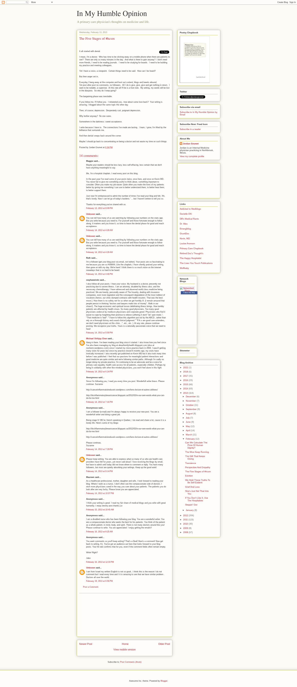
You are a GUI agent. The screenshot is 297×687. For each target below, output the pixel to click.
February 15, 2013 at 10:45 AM (100, 509)
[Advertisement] (124, 615)
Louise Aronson (187, 243)
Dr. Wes (183, 223)
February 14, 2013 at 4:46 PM (99, 274)
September (191, 409)
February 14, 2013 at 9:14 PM (99, 471)
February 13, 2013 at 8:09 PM (99, 208)
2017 (186, 376)
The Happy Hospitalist (190, 258)
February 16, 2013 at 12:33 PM (100, 562)
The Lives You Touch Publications (196, 263)
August (189, 413)
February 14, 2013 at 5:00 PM (99, 332)
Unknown (90, 214)
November (191, 401)
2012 (186, 515)
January (190, 510)
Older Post (164, 644)
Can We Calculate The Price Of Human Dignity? (196, 445)
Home (125, 644)
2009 (186, 528)
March (189, 434)
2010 (186, 523)
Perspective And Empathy (197, 467)
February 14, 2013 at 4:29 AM (99, 252)
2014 (186, 388)
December (191, 396)
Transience (190, 463)
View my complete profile (192, 156)
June (188, 422)
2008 (186, 532)
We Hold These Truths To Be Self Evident (197, 481)
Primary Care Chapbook (191, 248)
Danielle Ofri (186, 214)
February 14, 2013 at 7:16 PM (99, 402)
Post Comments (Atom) (130, 662)
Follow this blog (189, 292)
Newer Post (85, 644)
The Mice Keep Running (197, 452)
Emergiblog (185, 228)
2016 (186, 380)
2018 (186, 371)
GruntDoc (184, 233)
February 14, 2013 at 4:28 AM (99, 230)
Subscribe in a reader (190, 129)
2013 (186, 393)
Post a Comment (90, 587)
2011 (185, 519)
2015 (186, 384)
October (190, 405)
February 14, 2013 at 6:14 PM (99, 371)
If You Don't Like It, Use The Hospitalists (196, 499)
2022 (186, 367)
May (188, 426)
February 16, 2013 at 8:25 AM (99, 531)
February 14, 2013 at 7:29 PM (99, 449)
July (188, 417)
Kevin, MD (185, 238)
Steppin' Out (191, 504)
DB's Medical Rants (189, 219)
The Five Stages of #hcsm (198, 471)
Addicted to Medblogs (190, 209)
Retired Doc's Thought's (191, 253)
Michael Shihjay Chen (96, 338)
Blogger (164, 681)
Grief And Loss (192, 487)
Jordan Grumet (191, 143)
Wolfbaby (184, 268)
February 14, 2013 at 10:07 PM (100, 493)
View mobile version (124, 649)
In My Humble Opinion (112, 13)
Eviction (189, 475)
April (188, 430)
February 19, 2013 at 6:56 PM (99, 581)
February (190, 439)
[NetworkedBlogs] (187, 290)
